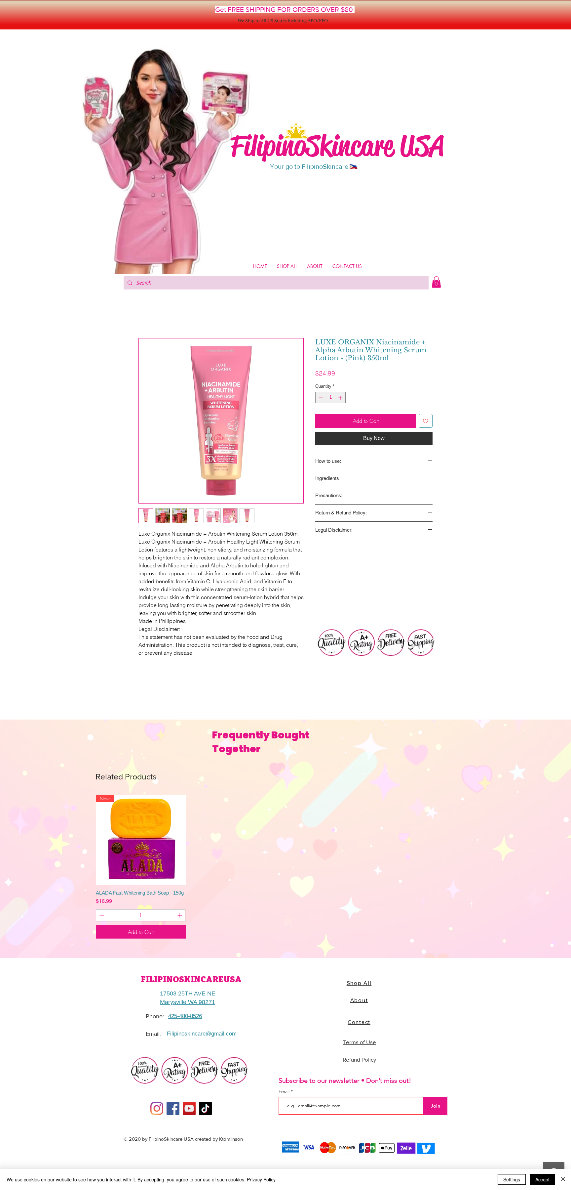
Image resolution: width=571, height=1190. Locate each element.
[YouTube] (189, 1108)
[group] (285, 866)
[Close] (563, 1179)
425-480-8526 (185, 1016)
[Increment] (341, 397)
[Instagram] (156, 1108)
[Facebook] (173, 1108)
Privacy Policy (261, 1179)
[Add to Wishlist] (426, 421)
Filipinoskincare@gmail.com (202, 1034)
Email (285, 1091)
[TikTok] (205, 1108)
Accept (542, 1179)
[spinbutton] (330, 397)
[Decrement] (320, 397)
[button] (436, 282)
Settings (511, 1179)
